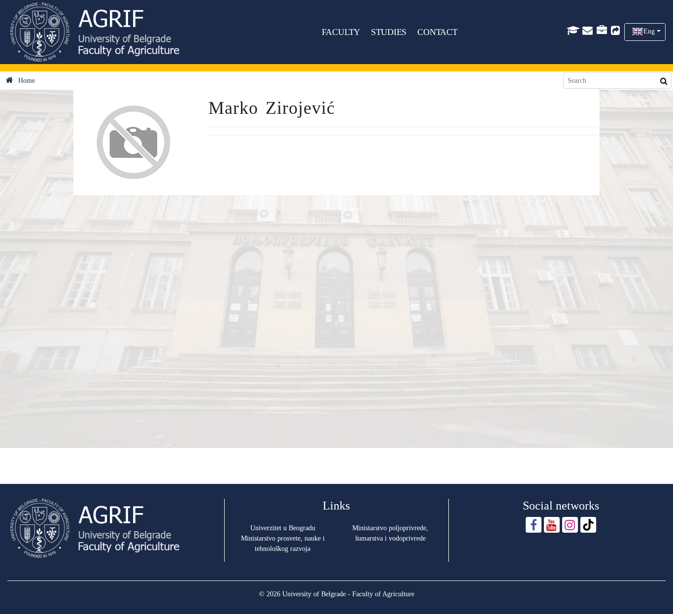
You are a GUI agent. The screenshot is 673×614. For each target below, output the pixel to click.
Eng (649, 31)
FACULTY (341, 32)
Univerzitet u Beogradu (282, 528)
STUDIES (388, 32)
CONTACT (437, 32)
